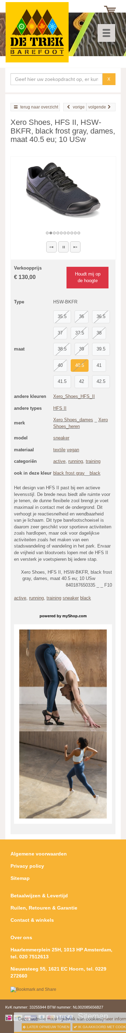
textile (59, 449)
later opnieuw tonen (47, 1027)
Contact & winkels (32, 920)
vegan (73, 449)
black (95, 473)
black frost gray (69, 473)
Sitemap (20, 878)
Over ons (21, 937)
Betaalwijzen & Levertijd (39, 895)
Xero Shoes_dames (73, 419)
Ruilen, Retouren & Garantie (43, 908)
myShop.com (74, 616)
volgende (97, 107)
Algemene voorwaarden (38, 854)
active (59, 461)
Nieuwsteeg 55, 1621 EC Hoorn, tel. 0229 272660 (58, 972)
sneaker (61, 437)
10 (79, 233)
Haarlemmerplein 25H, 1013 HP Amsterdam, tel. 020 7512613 (61, 953)
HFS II (59, 408)
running (75, 461)
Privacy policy (27, 866)
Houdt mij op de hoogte (87, 277)
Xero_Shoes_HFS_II (74, 396)
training (93, 461)
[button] (51, 246)
